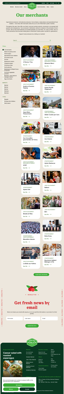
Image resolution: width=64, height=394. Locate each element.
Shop (47, 3)
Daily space (7, 103)
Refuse (11, 389)
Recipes (43, 3)
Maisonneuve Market (29, 363)
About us (40, 359)
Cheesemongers (8, 63)
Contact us (53, 362)
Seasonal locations (42, 353)
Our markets (29, 353)
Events (52, 6)
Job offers (40, 362)
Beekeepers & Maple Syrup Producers (11, 69)
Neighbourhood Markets (30, 366)
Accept (27, 389)
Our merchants (29, 352)
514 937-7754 (44, 382)
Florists (6, 59)
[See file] (30, 56)
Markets (6, 91)
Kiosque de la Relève (9, 101)
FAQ (52, 359)
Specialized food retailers (11, 55)
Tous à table (41, 368)
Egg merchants (8, 79)
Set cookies (53, 366)
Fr (58, 3)
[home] (32, 9)
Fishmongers (7, 53)
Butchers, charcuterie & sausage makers (10, 76)
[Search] (50, 40)
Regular (6, 99)
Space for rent (41, 352)
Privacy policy (54, 365)
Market (6, 85)
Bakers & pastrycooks (10, 51)
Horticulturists (8, 67)
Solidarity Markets (31, 370)
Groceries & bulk (8, 57)
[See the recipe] (12, 366)
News (48, 6)
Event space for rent (55, 354)
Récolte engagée (42, 369)
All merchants (7, 49)
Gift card (52, 3)
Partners (40, 361)
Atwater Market (30, 357)
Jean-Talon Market (31, 359)
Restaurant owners (9, 61)
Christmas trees (8, 65)
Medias (52, 360)
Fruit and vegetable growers (9, 73)
